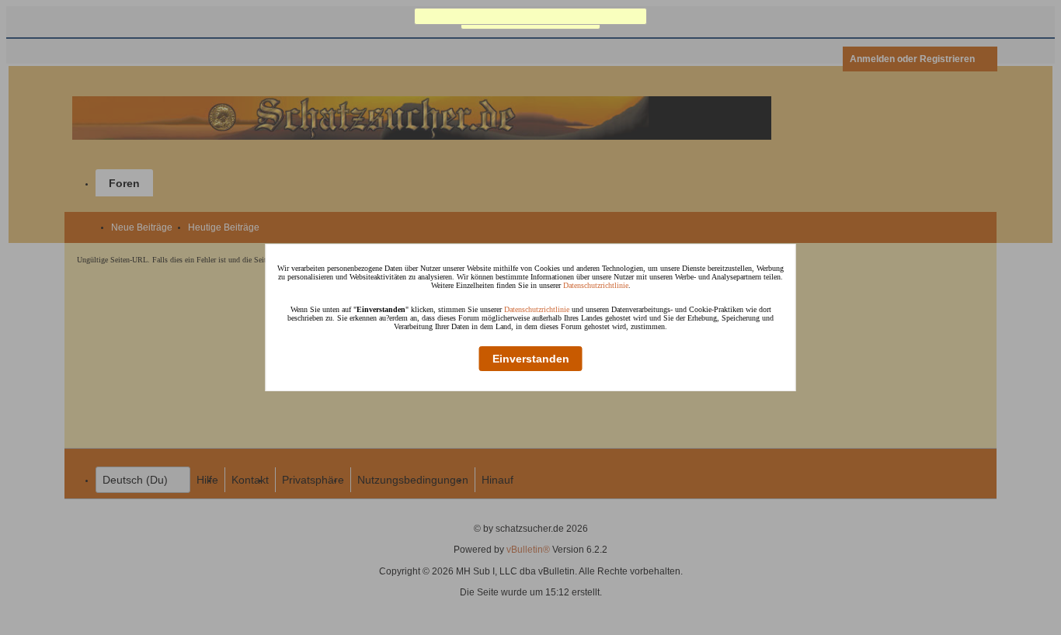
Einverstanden (530, 358)
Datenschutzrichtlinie (595, 285)
